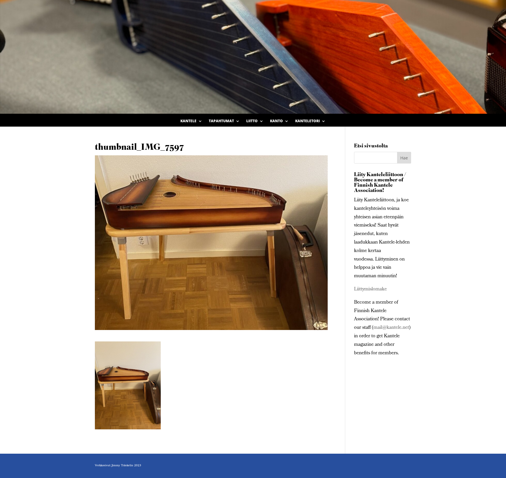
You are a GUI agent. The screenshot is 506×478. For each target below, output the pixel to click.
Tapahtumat (221, 121)
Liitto (252, 121)
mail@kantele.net (391, 328)
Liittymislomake (370, 289)
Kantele (188, 121)
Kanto (276, 121)
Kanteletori (307, 121)
